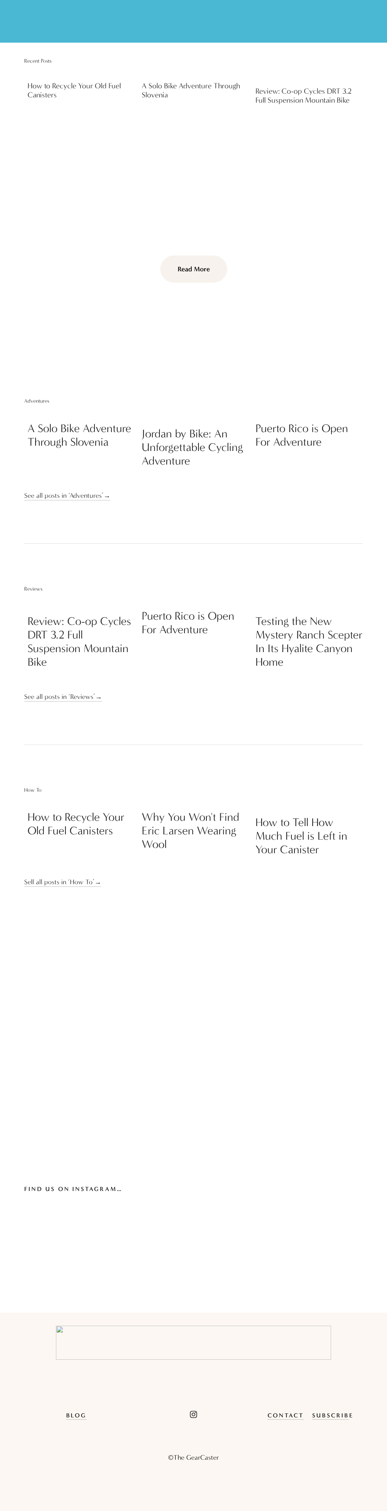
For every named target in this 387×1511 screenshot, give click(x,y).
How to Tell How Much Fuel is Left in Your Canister (301, 836)
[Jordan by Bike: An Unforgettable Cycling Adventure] (195, 416)
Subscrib (330, 1415)
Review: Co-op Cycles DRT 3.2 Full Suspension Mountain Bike (303, 96)
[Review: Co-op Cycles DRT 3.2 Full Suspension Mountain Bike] (309, 75)
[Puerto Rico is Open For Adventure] (309, 413)
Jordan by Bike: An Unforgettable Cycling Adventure (192, 447)
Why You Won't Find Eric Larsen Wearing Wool (190, 831)
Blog (76, 1415)
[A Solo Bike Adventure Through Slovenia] (195, 73)
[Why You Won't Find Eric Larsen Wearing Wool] (195, 802)
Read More (194, 269)
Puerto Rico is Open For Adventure (301, 435)
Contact (286, 1415)
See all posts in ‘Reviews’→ (63, 697)
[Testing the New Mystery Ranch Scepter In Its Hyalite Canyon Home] (309, 603)
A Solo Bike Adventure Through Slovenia (79, 435)
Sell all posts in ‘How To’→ (62, 882)
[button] (350, 61)
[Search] (27, 21)
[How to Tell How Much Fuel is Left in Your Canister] (309, 804)
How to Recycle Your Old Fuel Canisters (76, 824)
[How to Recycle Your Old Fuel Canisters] (81, 73)
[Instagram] (193, 1414)
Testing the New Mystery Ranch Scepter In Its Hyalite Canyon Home (308, 642)
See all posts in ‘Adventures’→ (67, 496)
